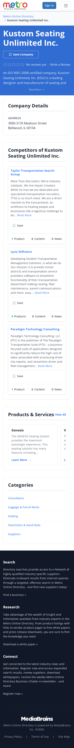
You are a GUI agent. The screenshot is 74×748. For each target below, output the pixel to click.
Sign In (49, 5)
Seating (13, 516)
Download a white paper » (20, 644)
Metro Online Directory (18, 16)
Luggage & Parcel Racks (23, 507)
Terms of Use (40, 736)
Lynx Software (21, 251)
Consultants (16, 498)
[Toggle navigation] (66, 5)
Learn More (19, 460)
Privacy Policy (13, 736)
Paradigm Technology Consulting (35, 329)
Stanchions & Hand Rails (24, 525)
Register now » (12, 693)
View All (60, 414)
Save (20, 225)
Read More (24, 215)
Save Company (23, 54)
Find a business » (14, 595)
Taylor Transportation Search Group (32, 172)
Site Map (64, 736)
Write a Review (60, 64)
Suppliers (14, 534)
